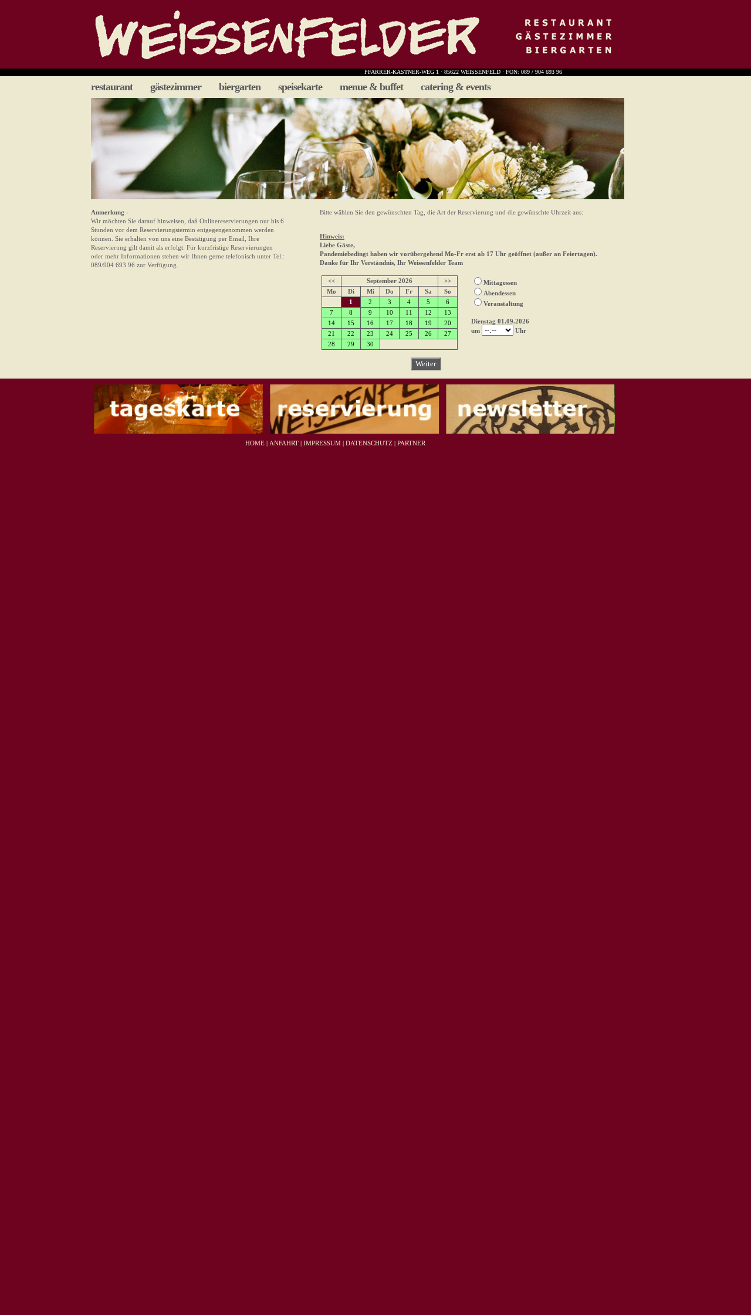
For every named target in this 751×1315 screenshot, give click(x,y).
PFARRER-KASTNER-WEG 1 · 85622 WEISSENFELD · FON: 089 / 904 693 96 (463, 72)
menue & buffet (371, 87)
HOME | (255, 443)
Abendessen (499, 293)
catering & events (455, 87)
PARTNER (411, 443)
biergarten (240, 87)
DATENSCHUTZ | (369, 443)
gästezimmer (175, 87)
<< (331, 280)
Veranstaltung (503, 303)
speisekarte (300, 87)
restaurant (112, 87)
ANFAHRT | (285, 443)
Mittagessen (500, 282)
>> (447, 280)
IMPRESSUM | (323, 443)
